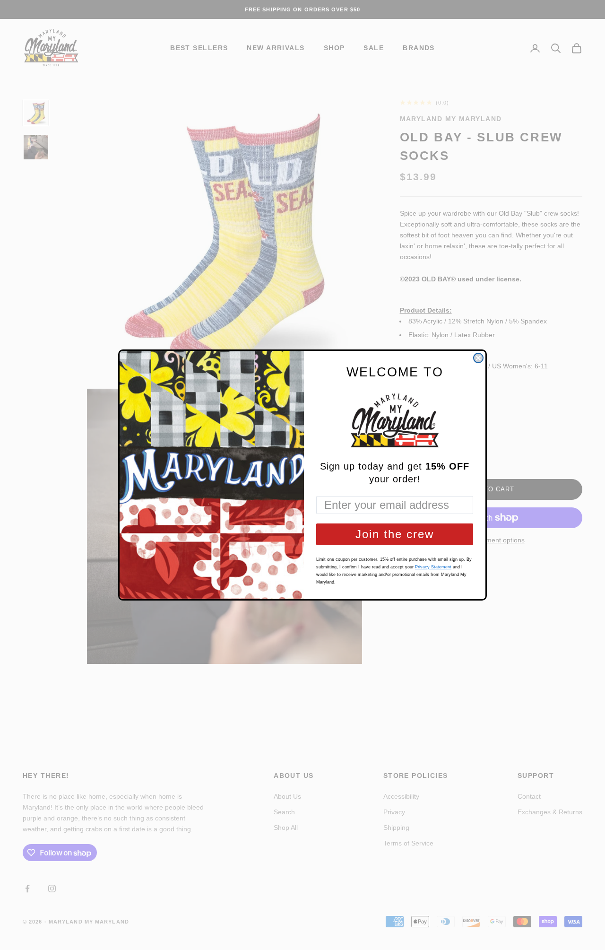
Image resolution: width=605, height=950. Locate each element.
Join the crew (394, 534)
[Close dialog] (478, 358)
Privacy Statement (433, 567)
